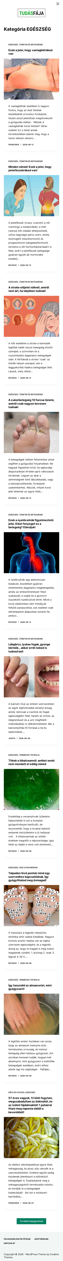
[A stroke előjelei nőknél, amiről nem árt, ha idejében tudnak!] (31, 316)
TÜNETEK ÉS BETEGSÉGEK (31, 44)
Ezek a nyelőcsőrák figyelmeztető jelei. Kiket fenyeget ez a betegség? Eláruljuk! (31, 524)
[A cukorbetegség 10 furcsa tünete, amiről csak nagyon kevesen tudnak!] (31, 432)
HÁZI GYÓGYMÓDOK (28, 867)
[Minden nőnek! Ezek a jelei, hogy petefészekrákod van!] (31, 195)
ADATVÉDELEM (41, 1239)
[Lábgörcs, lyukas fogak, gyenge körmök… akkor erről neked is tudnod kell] (31, 676)
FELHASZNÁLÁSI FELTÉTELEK (17, 1239)
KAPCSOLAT (9, 1243)
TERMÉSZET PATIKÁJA (29, 755)
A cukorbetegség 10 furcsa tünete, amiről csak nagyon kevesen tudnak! (31, 403)
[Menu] (57, 3)
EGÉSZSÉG (13, 44)
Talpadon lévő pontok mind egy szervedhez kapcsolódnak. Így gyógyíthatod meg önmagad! (29, 877)
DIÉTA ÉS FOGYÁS (16, 1092)
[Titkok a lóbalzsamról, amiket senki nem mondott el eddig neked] (31, 789)
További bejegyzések (31, 1221)
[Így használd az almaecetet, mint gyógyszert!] (31, 1014)
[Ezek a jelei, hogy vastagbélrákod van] (31, 79)
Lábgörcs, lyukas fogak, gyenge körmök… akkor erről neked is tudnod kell (29, 648)
